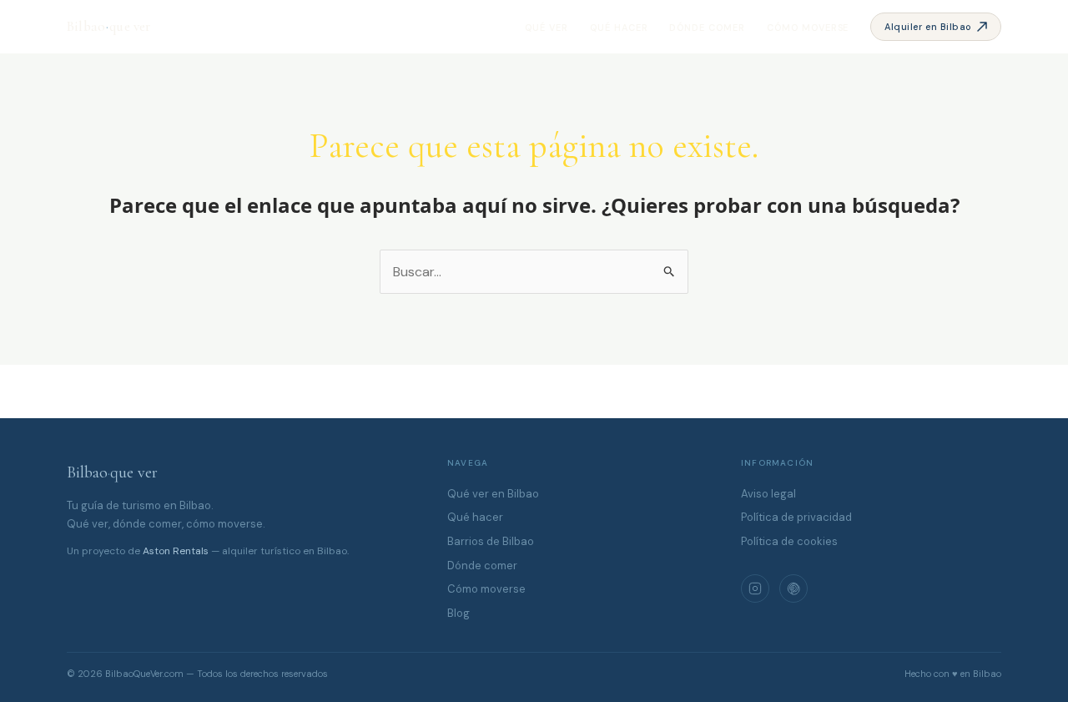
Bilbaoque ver (112, 472)
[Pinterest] (793, 588)
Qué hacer (619, 27)
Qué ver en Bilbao (493, 494)
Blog (458, 613)
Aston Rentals (176, 551)
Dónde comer (707, 27)
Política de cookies (789, 541)
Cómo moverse (808, 27)
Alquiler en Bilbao (928, 27)
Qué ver (546, 27)
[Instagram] (755, 588)
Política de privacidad (796, 517)
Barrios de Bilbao (490, 541)
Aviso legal (768, 494)
